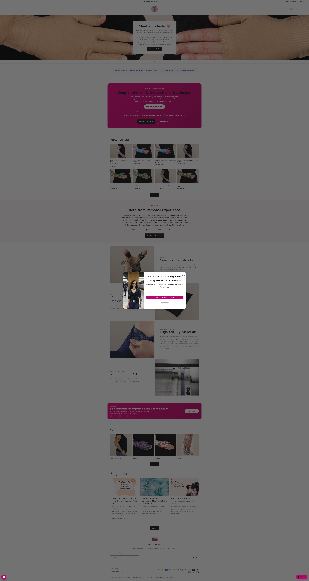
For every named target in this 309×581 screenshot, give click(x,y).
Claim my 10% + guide (165, 297)
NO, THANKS (165, 302)
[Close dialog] (183, 274)
